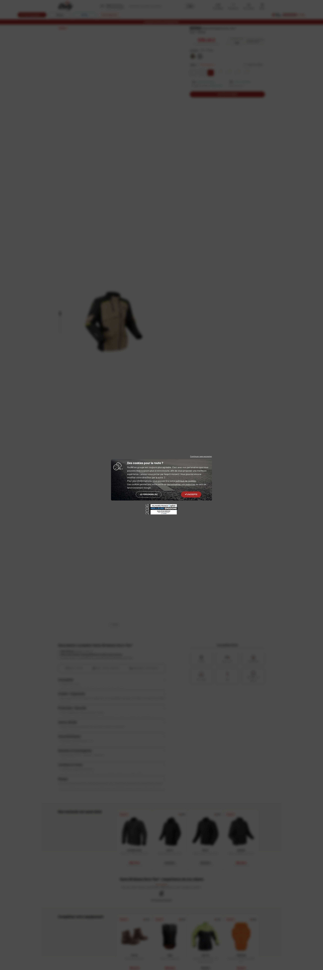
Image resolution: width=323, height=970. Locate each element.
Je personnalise (149, 494)
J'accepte (192, 494)
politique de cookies (186, 480)
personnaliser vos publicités (181, 484)
